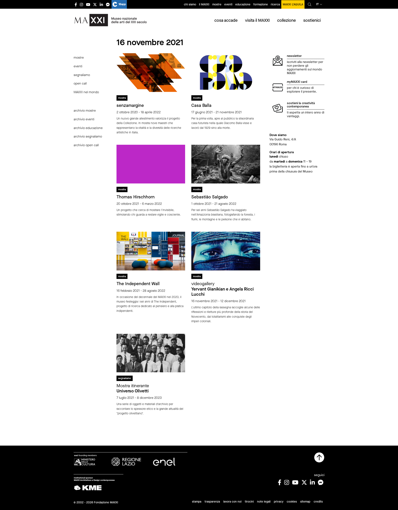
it (317, 4)
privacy (278, 502)
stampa (196, 502)
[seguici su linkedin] (101, 4)
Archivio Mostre (85, 110)
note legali (264, 502)
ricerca (275, 4)
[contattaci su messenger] (108, 4)
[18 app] (119, 4)
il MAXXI (204, 4)
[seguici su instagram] (81, 4)
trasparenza (212, 502)
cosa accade (226, 20)
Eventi (78, 66)
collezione (286, 20)
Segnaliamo (82, 75)
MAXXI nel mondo (86, 92)
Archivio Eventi (84, 119)
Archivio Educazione (88, 128)
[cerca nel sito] (309, 4)
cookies (292, 502)
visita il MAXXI (257, 20)
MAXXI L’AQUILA (293, 4)
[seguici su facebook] (76, 4)
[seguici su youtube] (88, 4)
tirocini (249, 502)
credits (318, 502)
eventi (228, 4)
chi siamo (190, 4)
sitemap (305, 502)
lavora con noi (232, 502)
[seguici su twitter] (95, 4)
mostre (216, 4)
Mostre (79, 57)
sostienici (312, 20)
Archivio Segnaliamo (88, 136)
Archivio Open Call (86, 145)
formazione (260, 4)
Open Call (80, 83)
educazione (242, 4)
